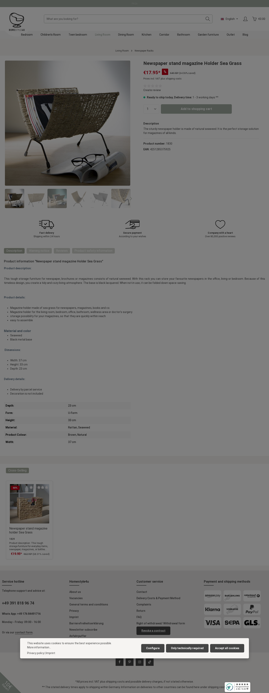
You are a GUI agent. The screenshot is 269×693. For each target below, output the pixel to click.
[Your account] (245, 19)
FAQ (139, 617)
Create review (152, 90)
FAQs (134, 3)
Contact (141, 591)
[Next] (130, 199)
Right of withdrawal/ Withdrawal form (160, 623)
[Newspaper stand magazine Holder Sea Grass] (67, 123)
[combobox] (123, 19)
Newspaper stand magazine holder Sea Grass (28, 530)
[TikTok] (150, 662)
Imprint (74, 617)
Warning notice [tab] (39, 251)
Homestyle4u (79, 581)
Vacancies (76, 598)
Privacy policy (35, 653)
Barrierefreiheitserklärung (86, 623)
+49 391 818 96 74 (18, 603)
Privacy (74, 610)
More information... (39, 647)
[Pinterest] (130, 662)
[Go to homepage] (17, 22)
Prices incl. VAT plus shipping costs (162, 78)
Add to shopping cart (196, 109)
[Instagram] (140, 662)
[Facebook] (119, 662)
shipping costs (115, 681)
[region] (67, 134)
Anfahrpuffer (77, 636)
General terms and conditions (88, 604)
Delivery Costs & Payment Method (158, 598)
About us (75, 591)
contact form (23, 632)
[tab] (14, 251)
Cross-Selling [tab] (17, 470)
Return (140, 610)
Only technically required (187, 648)
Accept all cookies (227, 648)
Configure (153, 648)
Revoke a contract (153, 630)
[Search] (207, 19)
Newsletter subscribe (83, 629)
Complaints (143, 604)
